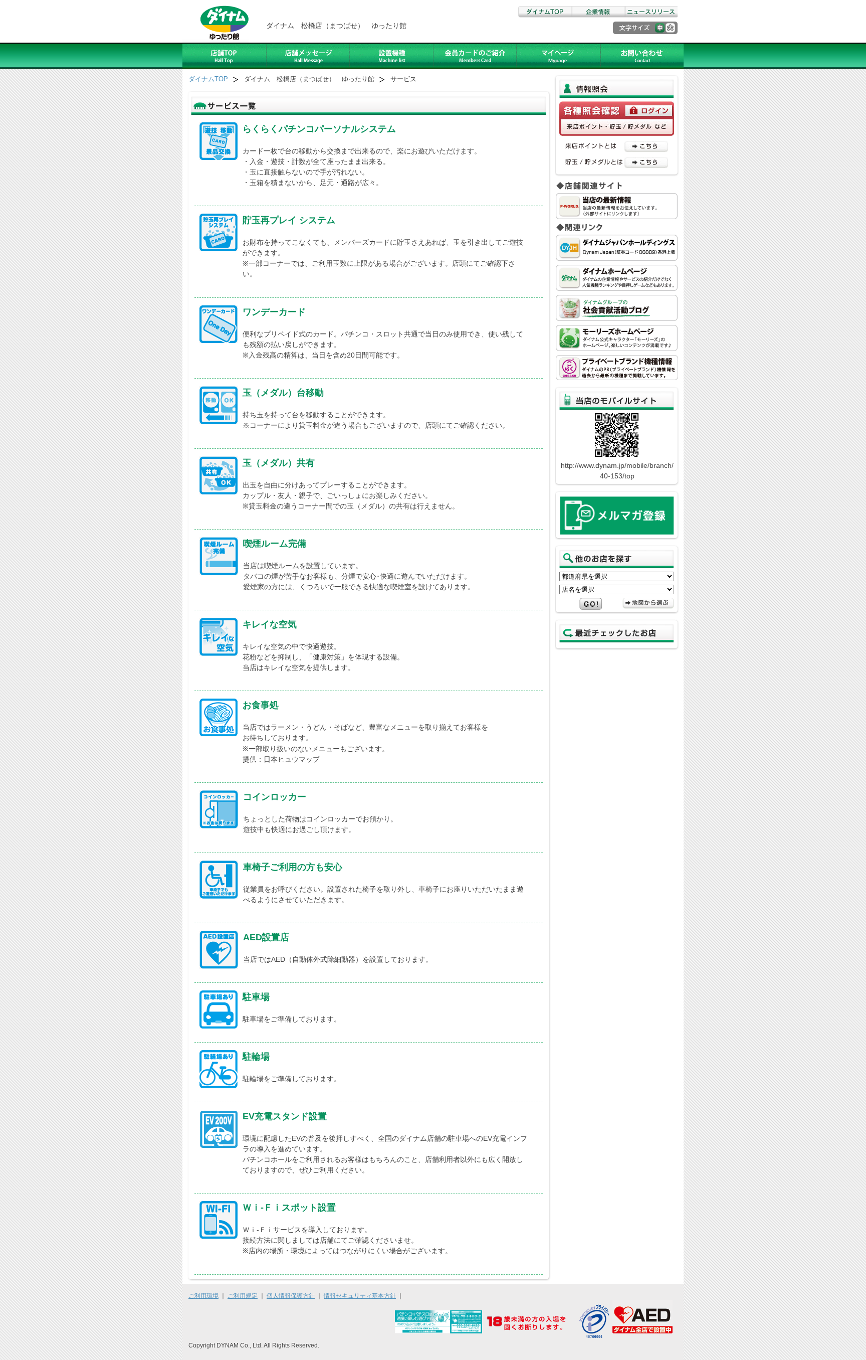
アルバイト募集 (558, 56)
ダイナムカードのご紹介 (475, 56)
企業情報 (597, 12)
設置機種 (392, 56)
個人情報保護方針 (291, 1295)
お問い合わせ (642, 56)
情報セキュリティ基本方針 (360, 1295)
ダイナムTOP (544, 12)
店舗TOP (224, 56)
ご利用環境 (203, 1295)
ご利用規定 (243, 1295)
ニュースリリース (651, 12)
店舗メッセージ (308, 56)
